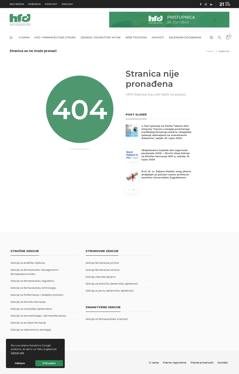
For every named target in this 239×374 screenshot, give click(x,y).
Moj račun (17, 4)
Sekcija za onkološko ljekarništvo (31, 308)
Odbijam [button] (20, 363)
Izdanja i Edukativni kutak (100, 37)
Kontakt (51, 4)
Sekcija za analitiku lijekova (27, 262)
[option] (159, 153)
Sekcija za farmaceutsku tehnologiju (33, 287)
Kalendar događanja (185, 37)
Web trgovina (136, 37)
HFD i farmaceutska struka (55, 37)
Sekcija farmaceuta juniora (102, 262)
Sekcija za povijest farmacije (28, 322)
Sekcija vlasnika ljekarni (101, 276)
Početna (12, 38)
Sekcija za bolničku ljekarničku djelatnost (112, 283)
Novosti (158, 37)
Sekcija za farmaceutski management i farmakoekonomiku (34, 272)
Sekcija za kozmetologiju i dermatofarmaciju (38, 315)
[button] (25, 353)
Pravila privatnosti (202, 362)
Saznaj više (17, 352)
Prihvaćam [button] (49, 363)
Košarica (34, 4)
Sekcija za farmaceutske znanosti (107, 319)
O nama (24, 37)
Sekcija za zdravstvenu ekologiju (30, 329)
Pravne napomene (174, 362)
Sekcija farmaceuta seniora (102, 269)
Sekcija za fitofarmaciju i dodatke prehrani (36, 294)
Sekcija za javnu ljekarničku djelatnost (110, 290)
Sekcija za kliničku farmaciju (28, 301)
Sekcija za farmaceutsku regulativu (32, 280)
